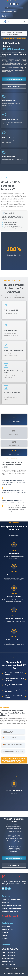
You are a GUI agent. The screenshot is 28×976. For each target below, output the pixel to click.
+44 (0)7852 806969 (5, 16)
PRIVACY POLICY (8, 961)
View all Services (9, 916)
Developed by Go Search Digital (14, 973)
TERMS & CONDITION (9, 964)
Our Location (5, 938)
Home (3, 32)
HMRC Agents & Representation (11, 911)
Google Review (6, 926)
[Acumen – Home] (5, 21)
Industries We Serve (7, 929)
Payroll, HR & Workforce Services (11, 905)
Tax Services (5, 902)
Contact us (5, 932)
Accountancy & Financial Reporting (11, 899)
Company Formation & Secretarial (11, 908)
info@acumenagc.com (9, 11)
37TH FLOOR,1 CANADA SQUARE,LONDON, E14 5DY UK (10, 948)
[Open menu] (24, 21)
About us (4, 935)
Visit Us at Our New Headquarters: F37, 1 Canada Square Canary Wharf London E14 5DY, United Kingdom (13, 760)
